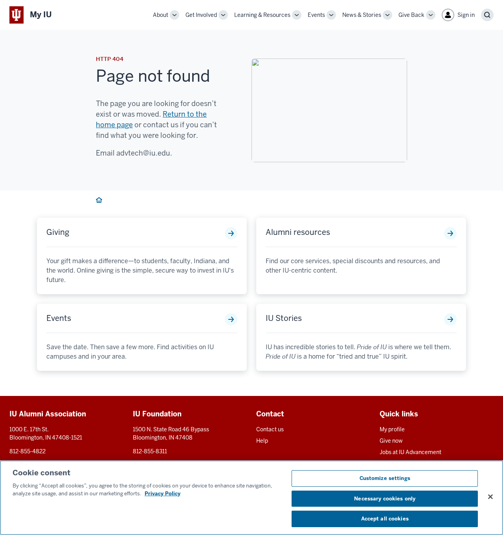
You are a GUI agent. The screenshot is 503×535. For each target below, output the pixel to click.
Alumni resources (298, 232)
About (160, 14)
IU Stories (284, 318)
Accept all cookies (385, 518)
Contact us (270, 429)
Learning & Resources (262, 14)
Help (262, 440)
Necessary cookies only (384, 498)
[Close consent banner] (490, 497)
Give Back (411, 14)
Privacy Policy (162, 493)
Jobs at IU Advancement (410, 452)
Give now (391, 440)
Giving (58, 232)
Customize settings (385, 478)
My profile (392, 429)
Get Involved (201, 14)
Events (316, 14)
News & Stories (361, 14)
